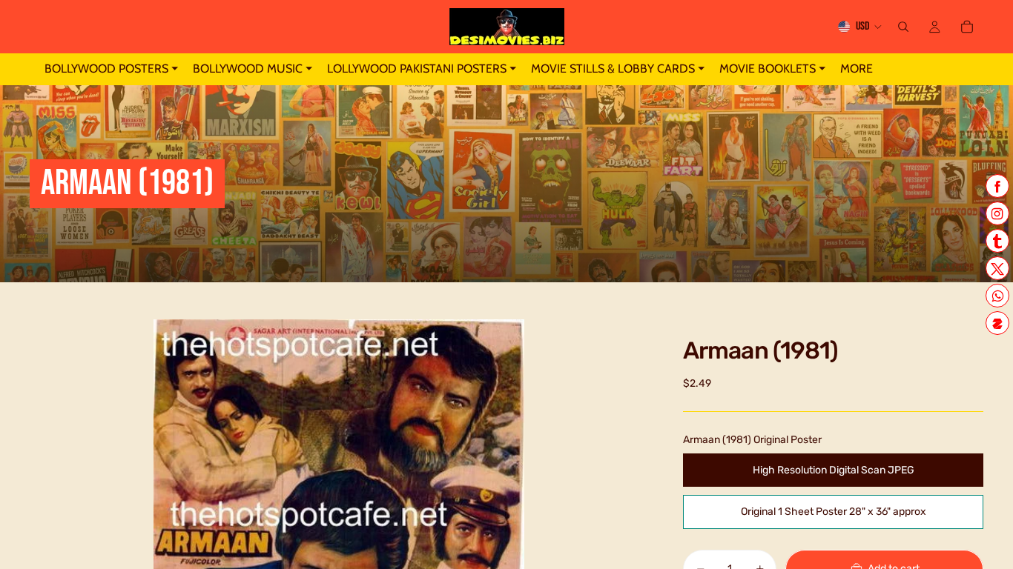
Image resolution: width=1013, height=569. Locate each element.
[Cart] (967, 26)
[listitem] (856, 69)
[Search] (903, 26)
